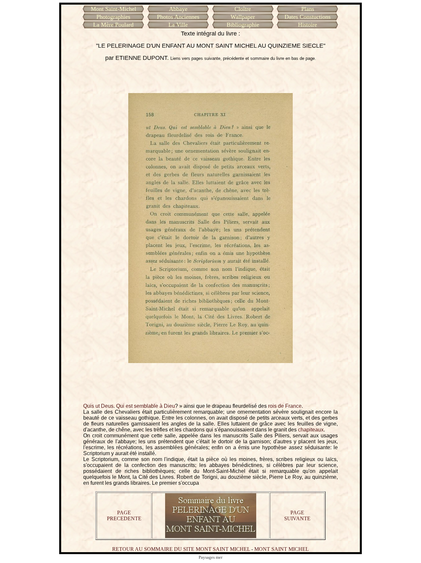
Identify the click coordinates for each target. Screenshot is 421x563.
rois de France (285, 406)
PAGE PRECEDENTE (124, 515)
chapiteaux (311, 429)
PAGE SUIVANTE (297, 515)
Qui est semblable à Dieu (145, 406)
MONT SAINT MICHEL (281, 549)
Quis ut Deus (98, 406)
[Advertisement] (210, 77)
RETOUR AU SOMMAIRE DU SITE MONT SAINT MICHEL (181, 549)
